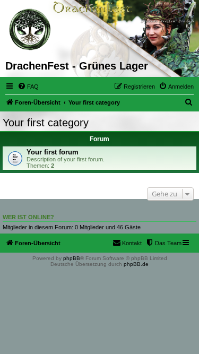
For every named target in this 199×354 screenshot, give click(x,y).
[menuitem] (28, 86)
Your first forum (53, 152)
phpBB (71, 258)
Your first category (46, 122)
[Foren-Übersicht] (30, 30)
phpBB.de (136, 264)
